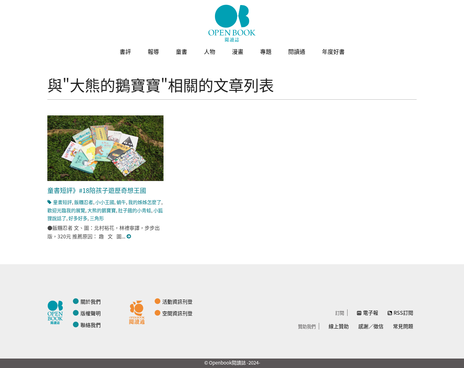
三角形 (97, 218)
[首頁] (232, 23)
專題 (265, 51)
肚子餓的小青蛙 (134, 210)
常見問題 (403, 326)
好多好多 (77, 218)
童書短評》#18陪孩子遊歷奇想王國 (96, 190)
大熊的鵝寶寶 (101, 210)
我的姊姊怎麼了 (144, 202)
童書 (181, 51)
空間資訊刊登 (177, 313)
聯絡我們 (90, 325)
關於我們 (90, 301)
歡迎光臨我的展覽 (66, 210)
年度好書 (333, 51)
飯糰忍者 (83, 202)
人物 (209, 51)
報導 (153, 51)
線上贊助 (339, 326)
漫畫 (237, 51)
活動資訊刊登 (177, 301)
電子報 (370, 312)
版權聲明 (90, 313)
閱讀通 (296, 51)
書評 (125, 51)
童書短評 (62, 202)
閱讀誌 (56, 311)
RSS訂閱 (403, 312)
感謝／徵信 (371, 326)
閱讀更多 (129, 236)
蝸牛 (121, 202)
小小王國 (104, 202)
